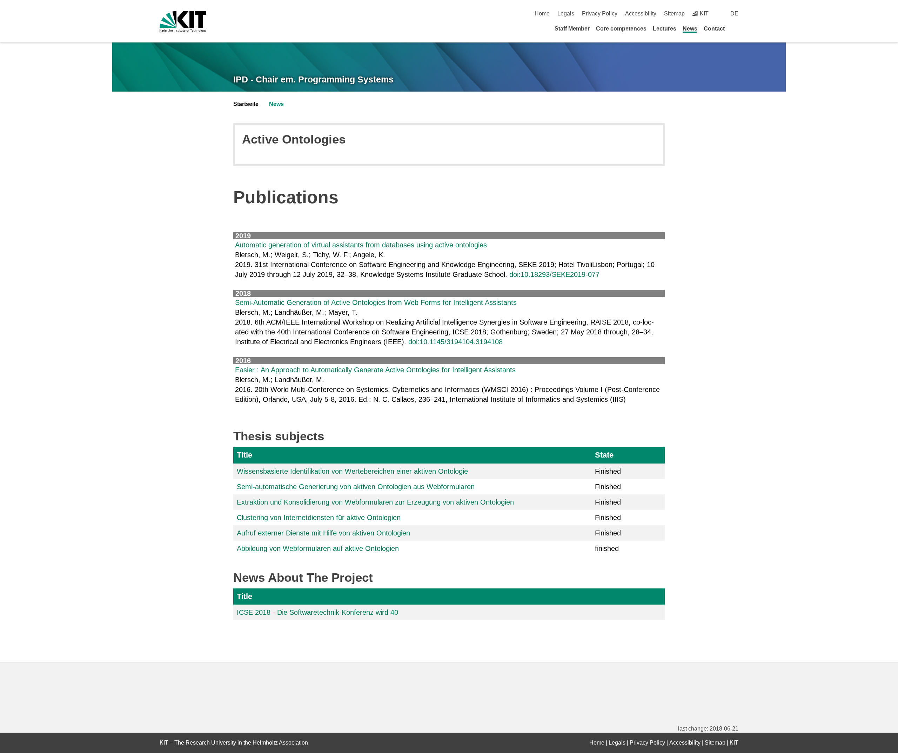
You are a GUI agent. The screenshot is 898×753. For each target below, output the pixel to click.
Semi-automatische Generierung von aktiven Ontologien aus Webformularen (356, 487)
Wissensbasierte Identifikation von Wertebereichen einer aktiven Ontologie (352, 471)
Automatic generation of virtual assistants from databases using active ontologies (361, 245)
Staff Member (572, 29)
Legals (565, 13)
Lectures (664, 29)
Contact (714, 29)
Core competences (621, 29)
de (734, 13)
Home (542, 13)
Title (244, 455)
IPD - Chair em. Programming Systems (313, 79)
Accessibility (640, 13)
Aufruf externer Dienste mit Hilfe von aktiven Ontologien (323, 533)
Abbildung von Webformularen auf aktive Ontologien (318, 548)
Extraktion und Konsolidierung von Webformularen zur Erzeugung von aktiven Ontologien (375, 502)
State (604, 455)
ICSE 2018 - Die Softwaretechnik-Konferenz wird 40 (317, 612)
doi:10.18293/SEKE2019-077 (554, 274)
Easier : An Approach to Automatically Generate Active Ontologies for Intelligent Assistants (375, 370)
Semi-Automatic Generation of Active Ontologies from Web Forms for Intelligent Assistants (376, 302)
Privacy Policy (599, 13)
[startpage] (735, 28)
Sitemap (674, 13)
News (690, 29)
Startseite (246, 104)
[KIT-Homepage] (183, 21)
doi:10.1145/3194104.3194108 (455, 342)
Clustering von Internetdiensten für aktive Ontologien (319, 517)
